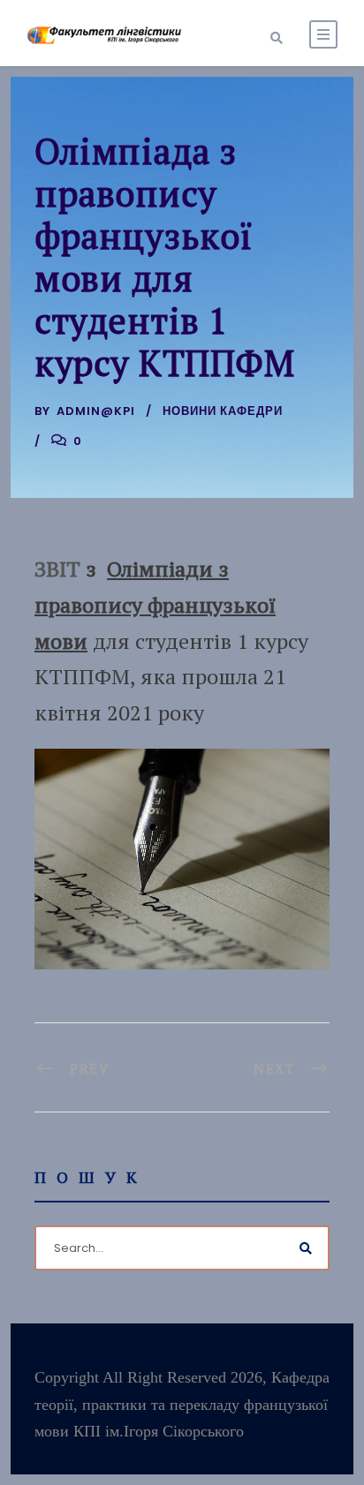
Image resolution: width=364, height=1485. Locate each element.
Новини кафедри (223, 411)
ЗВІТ (57, 568)
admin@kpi (96, 411)
